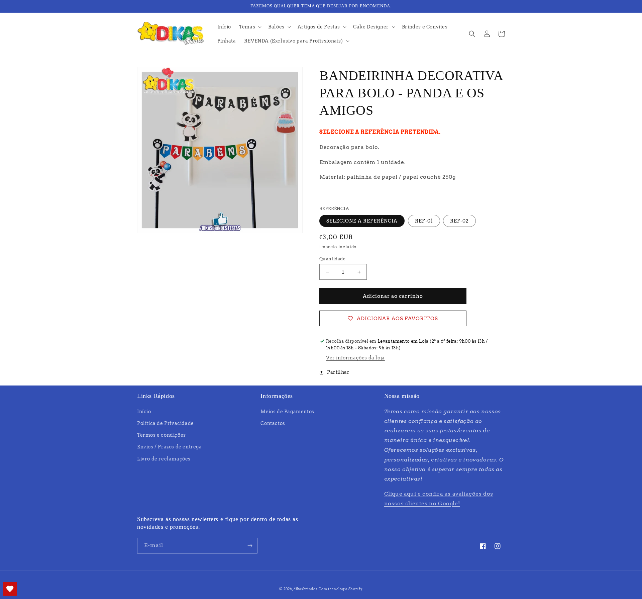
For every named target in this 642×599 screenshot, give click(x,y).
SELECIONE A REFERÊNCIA (362, 221)
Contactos (272, 423)
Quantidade (332, 258)
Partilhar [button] (338, 372)
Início (144, 411)
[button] (249, 27)
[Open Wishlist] (10, 589)
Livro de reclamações (164, 458)
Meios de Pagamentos (287, 411)
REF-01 (424, 221)
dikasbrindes (305, 589)
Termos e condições (161, 435)
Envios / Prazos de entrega (169, 446)
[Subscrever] (249, 545)
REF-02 (459, 221)
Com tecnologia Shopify (340, 589)
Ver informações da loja (355, 357)
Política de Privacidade (165, 423)
